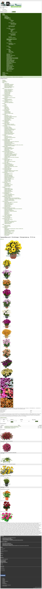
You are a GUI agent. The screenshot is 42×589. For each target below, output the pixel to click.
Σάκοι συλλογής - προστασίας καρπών (9, 199)
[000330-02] (6, 407)
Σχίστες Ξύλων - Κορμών (8, 180)
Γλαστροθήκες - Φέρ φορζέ (8, 206)
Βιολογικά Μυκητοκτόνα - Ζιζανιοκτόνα (9, 143)
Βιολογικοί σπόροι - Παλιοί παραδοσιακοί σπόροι (11, 116)
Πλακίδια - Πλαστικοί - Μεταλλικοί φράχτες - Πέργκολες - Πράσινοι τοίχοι (14, 228)
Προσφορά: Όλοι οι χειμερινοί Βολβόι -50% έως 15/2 (9, 537)
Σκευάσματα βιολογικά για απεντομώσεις (9, 145)
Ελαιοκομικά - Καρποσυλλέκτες (8, 209)
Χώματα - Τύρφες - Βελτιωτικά (6, 216)
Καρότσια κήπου (7, 213)
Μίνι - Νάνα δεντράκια (7, 92)
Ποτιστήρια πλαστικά (7, 212)
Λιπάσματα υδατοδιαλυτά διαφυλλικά (9, 148)
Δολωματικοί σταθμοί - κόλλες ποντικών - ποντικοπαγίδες (12, 157)
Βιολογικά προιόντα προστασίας (8, 142)
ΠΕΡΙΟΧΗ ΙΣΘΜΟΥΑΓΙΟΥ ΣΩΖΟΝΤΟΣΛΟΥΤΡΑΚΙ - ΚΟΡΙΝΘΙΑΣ (3, 561)
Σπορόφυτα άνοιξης (7, 110)
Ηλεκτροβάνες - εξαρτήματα (8, 127)
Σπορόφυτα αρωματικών (7, 112)
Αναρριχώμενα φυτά (4, 98)
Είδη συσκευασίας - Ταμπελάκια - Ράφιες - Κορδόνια (11, 166)
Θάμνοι (3, 82)
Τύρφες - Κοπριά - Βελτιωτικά (8, 217)
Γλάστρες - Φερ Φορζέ (5, 201)
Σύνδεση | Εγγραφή (4, 10)
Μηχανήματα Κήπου (4, 172)
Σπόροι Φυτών (4, 114)
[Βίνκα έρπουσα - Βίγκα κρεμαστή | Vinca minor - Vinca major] (6, 463)
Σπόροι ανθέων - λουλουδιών (8, 117)
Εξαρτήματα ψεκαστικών (8, 185)
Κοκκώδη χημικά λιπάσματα (8, 147)
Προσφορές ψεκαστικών (7, 186)
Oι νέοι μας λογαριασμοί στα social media (7, 539)
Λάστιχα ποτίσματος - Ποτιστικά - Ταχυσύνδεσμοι (11, 211)
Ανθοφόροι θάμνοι (7, 83)
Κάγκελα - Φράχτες (7, 220)
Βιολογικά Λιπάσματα (7, 140)
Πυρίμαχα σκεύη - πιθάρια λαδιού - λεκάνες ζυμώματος (11, 170)
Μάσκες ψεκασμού (7, 160)
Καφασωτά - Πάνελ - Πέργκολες (9, 219)
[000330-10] (6, 357)
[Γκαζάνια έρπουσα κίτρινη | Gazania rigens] (6, 474)
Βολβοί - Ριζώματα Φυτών (5, 120)
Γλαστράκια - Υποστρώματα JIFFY (9, 165)
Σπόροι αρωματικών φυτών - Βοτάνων (9, 118)
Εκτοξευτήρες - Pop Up (7, 126)
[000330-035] (6, 308)
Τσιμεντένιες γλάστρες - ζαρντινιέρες (9, 203)
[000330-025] (6, 298)
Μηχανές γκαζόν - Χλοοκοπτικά (8, 174)
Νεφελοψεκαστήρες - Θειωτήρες (9, 184)
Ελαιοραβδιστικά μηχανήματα (8, 193)
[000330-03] (6, 397)
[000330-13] (6, 377)
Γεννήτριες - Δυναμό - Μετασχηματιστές (9, 194)
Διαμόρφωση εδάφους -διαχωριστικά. (9, 232)
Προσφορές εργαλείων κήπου (8, 214)
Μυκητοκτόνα (6, 135)
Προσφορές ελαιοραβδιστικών (8, 195)
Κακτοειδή (3, 103)
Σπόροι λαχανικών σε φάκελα (8, 115)
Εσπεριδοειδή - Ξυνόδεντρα (8, 91)
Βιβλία (3, 224)
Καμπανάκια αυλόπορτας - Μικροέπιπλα (9, 230)
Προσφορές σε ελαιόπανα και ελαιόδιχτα (9, 200)
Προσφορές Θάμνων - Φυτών (8, 87)
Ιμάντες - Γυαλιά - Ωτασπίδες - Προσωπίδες (10, 161)
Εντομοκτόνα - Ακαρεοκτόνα (8, 136)
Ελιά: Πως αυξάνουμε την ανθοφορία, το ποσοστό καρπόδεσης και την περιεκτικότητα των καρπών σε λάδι (15, 545)
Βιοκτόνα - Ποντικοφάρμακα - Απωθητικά (7, 151)
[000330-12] (6, 367)
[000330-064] (6, 288)
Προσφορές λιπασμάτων (7, 150)
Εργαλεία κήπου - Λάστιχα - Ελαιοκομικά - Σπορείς (8, 207)
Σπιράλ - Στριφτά (7, 108)
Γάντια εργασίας (6, 162)
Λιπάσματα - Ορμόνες (5, 146)
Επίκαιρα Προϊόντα (4, 81)
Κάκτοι (5, 104)
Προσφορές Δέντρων (7, 94)
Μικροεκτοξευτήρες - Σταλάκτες (9, 132)
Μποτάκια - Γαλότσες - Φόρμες (8, 159)
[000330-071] (6, 347)
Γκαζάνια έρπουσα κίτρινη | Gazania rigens (5, 475)
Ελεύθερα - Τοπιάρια (7, 109)
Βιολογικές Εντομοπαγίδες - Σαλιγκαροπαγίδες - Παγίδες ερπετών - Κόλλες (14, 144)
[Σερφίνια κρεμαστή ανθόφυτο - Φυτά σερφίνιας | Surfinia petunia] (6, 451)
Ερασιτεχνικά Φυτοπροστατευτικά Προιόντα (10, 137)
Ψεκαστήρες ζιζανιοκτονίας (8, 190)
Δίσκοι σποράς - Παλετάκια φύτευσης (9, 164)
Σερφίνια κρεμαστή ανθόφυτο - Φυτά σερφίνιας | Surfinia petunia (8, 452)
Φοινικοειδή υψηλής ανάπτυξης (8, 101)
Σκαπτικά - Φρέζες (7, 173)
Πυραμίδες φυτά (7, 107)
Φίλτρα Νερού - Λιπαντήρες (8, 130)
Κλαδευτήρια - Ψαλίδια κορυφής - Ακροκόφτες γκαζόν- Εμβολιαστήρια (13, 208)
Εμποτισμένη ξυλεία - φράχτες (6, 218)
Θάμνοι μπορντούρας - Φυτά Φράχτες (9, 84)
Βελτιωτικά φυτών (7, 149)
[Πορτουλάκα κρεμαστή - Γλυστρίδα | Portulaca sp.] (6, 440)
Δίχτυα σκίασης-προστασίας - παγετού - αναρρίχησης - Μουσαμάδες (13, 198)
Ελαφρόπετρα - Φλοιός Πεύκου (8, 233)
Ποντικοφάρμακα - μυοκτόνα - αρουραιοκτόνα (10, 154)
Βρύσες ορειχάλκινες (7, 234)
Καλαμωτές (6, 227)
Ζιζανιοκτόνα (6, 138)
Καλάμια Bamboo (7, 229)
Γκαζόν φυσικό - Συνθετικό (5, 123)
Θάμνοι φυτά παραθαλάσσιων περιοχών (9, 86)
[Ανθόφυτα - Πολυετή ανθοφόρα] (6, 510)
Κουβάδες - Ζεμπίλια (7, 167)
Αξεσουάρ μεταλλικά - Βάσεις (8, 222)
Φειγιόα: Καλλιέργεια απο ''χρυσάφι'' (6, 538)
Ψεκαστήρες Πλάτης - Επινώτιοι (8, 188)
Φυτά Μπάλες (6, 106)
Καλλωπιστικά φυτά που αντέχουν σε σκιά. (7, 544)
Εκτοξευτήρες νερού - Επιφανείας (9, 131)
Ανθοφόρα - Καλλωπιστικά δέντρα (9, 89)
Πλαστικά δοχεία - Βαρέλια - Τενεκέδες (9, 171)
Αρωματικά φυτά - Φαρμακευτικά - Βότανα (10, 97)
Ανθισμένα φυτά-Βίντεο (3, 417)
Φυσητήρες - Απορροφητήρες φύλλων (9, 178)
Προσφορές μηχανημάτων (8, 181)
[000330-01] (6, 278)
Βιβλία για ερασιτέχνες (7, 225)
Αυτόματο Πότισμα (4, 125)
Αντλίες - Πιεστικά (7, 183)
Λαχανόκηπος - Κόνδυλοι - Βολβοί (9, 113)
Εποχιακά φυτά (6, 96)
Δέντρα (3, 88)
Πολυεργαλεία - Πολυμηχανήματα (9, 176)
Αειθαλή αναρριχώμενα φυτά (8, 99)
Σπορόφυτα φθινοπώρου (7, 111)
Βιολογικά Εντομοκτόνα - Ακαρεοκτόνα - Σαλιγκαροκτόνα (12, 141)
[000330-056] (6, 268)
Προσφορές (3, 80)
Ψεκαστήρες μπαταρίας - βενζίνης (9, 189)
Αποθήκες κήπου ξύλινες (8, 223)
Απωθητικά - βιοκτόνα (7, 156)
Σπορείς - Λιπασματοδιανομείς (8, 215)
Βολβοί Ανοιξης (6, 121)
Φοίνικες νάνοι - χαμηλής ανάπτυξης (9, 102)
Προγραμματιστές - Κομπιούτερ (8, 128)
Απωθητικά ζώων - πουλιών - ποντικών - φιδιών (10, 155)
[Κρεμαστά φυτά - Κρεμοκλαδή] (6, 521)
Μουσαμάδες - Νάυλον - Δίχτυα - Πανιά (7, 196)
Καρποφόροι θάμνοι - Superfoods (9, 85)
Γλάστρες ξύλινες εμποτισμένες (8, 204)
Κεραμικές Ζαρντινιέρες (7, 205)
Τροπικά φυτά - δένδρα (7, 93)
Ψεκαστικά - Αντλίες (4, 182)
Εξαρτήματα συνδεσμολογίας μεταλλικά (9, 133)
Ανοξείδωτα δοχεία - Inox (8, 169)
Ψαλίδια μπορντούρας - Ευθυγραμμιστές (9, 177)
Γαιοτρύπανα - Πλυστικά (8, 179)
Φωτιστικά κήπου (7, 235)
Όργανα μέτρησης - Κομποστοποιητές (9, 210)
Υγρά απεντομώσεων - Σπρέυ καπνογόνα (9, 152)
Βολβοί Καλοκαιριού (7, 122)
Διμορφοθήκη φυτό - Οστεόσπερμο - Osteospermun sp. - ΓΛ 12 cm (13, 426)
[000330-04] (6, 387)
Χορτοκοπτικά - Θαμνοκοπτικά (8, 175)
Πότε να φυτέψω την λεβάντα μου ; (6, 543)
